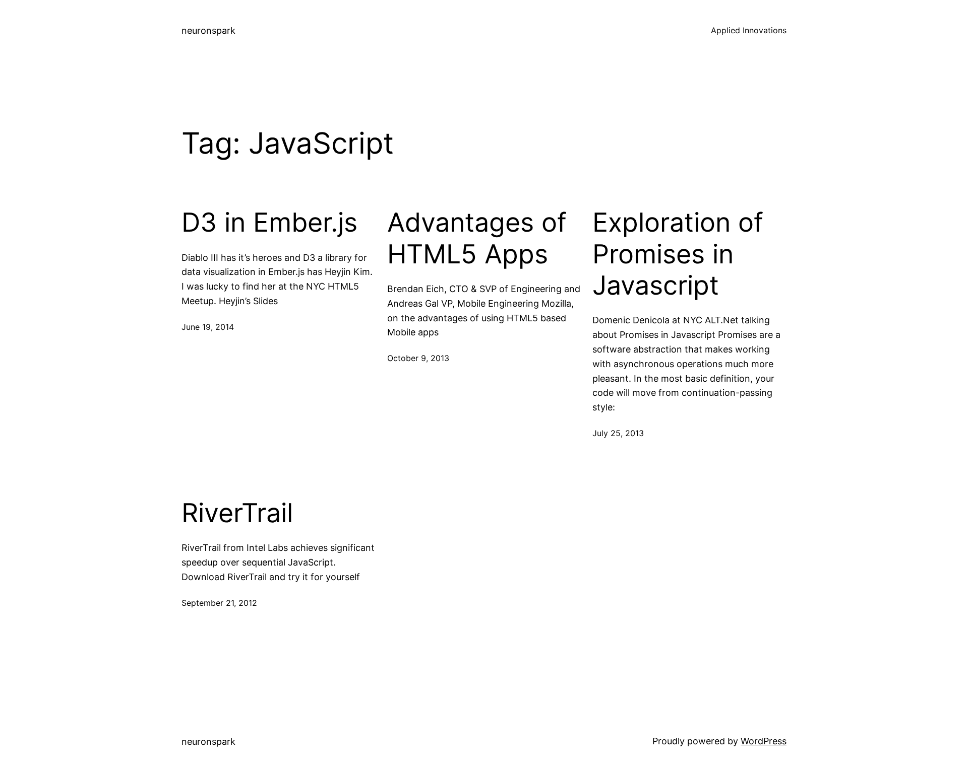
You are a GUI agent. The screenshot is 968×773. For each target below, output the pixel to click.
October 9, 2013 (418, 358)
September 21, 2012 (219, 603)
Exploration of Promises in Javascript (677, 254)
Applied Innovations (748, 30)
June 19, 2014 (208, 327)
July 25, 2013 (618, 433)
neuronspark (208, 30)
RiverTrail (237, 513)
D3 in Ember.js (269, 222)
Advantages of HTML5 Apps (477, 238)
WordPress (763, 741)
